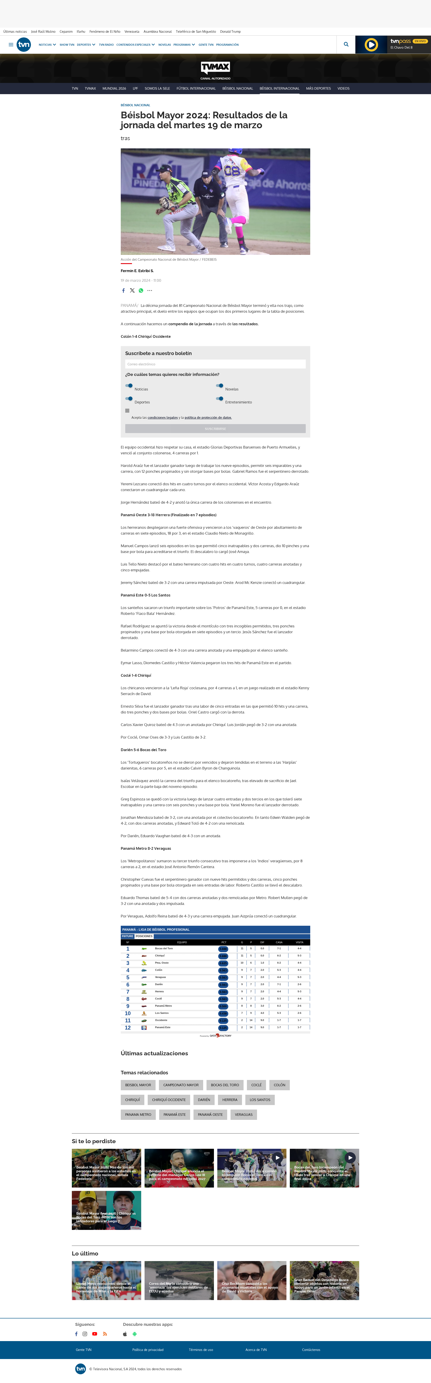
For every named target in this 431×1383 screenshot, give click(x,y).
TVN (75, 88)
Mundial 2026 (114, 88)
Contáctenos (311, 1350)
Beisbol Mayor (138, 1085)
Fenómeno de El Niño (105, 31)
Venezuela (132, 31)
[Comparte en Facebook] (123, 290)
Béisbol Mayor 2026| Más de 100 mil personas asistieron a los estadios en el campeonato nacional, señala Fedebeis (106, 1173)
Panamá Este (175, 1114)
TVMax (90, 88)
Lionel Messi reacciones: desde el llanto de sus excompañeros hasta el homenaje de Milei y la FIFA (106, 1287)
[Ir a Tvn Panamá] (24, 44)
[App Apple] (126, 1334)
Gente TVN (206, 44)
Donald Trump (230, 31)
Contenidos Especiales (133, 44)
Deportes (84, 44)
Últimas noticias (15, 31)
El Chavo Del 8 (402, 48)
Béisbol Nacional (237, 88)
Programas (182, 44)
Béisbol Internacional (279, 88)
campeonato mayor (181, 1085)
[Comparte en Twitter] (132, 290)
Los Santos (260, 1100)
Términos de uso (201, 1350)
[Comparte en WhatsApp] (140, 290)
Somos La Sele (157, 88)
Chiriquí (132, 1100)
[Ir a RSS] (106, 1334)
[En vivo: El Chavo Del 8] (371, 45)
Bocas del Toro (225, 1085)
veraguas (244, 1114)
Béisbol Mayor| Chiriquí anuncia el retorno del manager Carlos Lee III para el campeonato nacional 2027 (177, 1175)
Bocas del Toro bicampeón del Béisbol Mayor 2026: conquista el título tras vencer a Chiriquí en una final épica (322, 1173)
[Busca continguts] (345, 45)
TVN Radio (106, 44)
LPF (135, 88)
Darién (204, 1100)
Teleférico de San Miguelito (196, 31)
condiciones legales (163, 417)
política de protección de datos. (208, 417)
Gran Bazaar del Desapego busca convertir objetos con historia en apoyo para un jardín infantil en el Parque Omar (322, 1285)
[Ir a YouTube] (95, 1334)
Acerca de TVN (256, 1350)
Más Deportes (318, 88)
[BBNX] (80, 1368)
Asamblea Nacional (158, 31)
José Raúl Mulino (43, 31)
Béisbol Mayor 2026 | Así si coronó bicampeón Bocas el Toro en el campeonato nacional (249, 1175)
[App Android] (135, 1334)
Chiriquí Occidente (169, 1100)
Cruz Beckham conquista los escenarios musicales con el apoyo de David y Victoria (250, 1287)
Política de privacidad (147, 1350)
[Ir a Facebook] (77, 1334)
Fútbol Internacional (196, 88)
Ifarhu (81, 31)
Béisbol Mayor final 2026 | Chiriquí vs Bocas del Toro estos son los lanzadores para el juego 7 (106, 1217)
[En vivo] (394, 39)
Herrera (229, 1100)
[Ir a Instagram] (86, 1334)
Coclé (256, 1085)
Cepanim (66, 31)
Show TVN (67, 44)
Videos (344, 88)
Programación (227, 44)
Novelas (164, 44)
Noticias (45, 44)
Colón (279, 1085)
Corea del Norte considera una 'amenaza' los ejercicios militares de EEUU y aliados (178, 1287)
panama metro (138, 1114)
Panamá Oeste (210, 1114)
